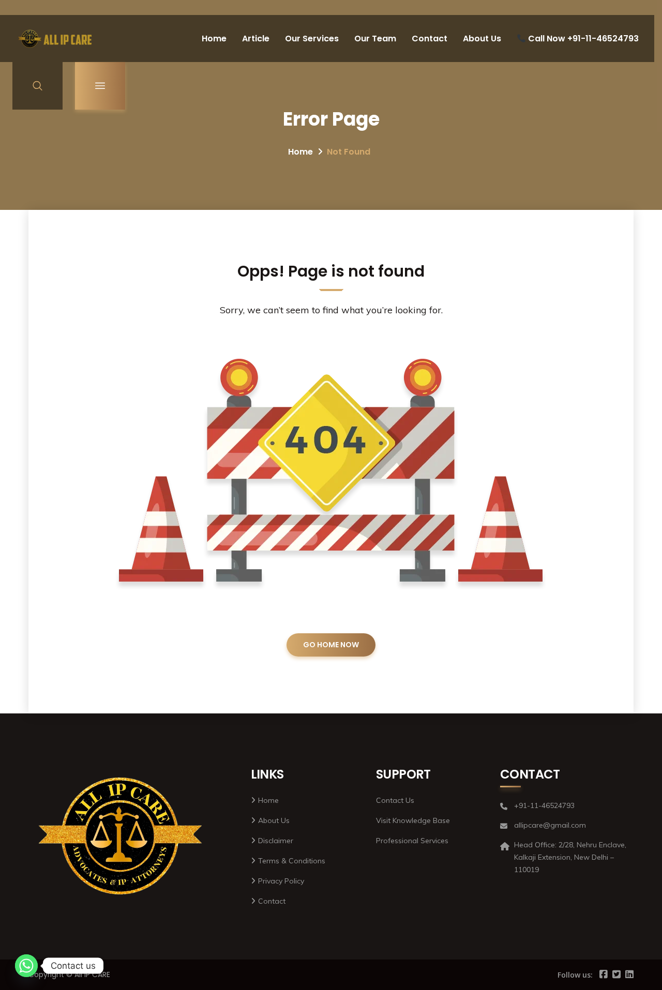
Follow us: (575, 975)
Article (255, 38)
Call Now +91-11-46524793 (582, 38)
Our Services (312, 38)
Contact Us (395, 800)
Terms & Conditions (291, 860)
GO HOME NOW (331, 644)
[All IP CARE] (55, 39)
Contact (429, 38)
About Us (482, 38)
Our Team (375, 38)
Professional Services (412, 840)
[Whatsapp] (26, 965)
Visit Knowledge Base (413, 820)
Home (214, 38)
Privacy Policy (281, 881)
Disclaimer (275, 840)
